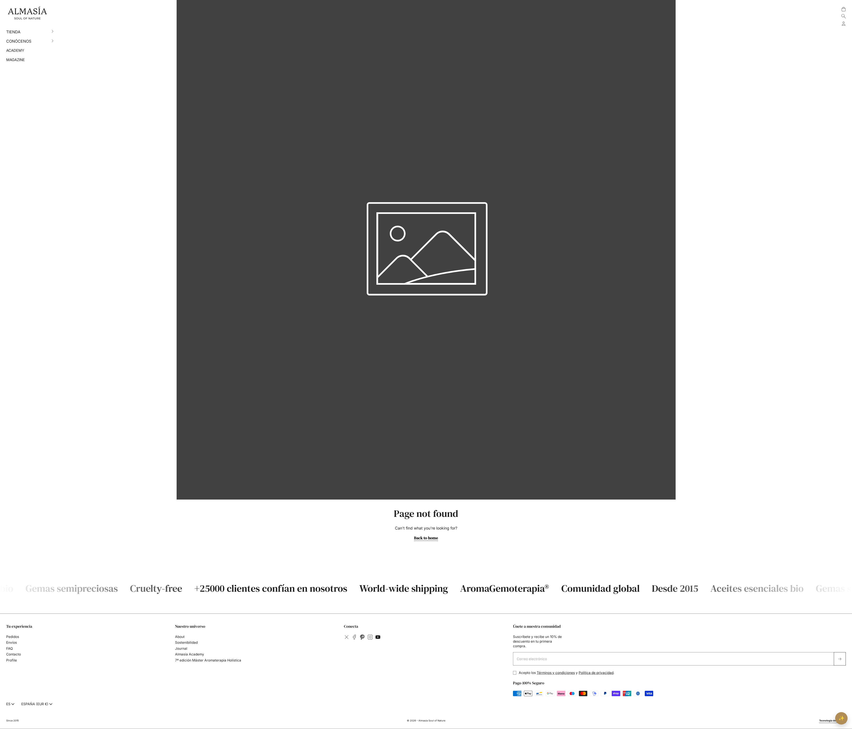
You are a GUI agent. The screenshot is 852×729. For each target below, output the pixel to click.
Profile (11, 660)
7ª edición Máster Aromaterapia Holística (208, 660)
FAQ (9, 648)
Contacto (13, 654)
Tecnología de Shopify (832, 720)
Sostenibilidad (186, 642)
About (180, 637)
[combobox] (10, 704)
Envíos (11, 642)
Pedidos (12, 637)
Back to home (426, 538)
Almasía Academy (189, 654)
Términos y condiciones (556, 673)
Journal (181, 648)
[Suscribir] (840, 658)
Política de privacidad (596, 673)
